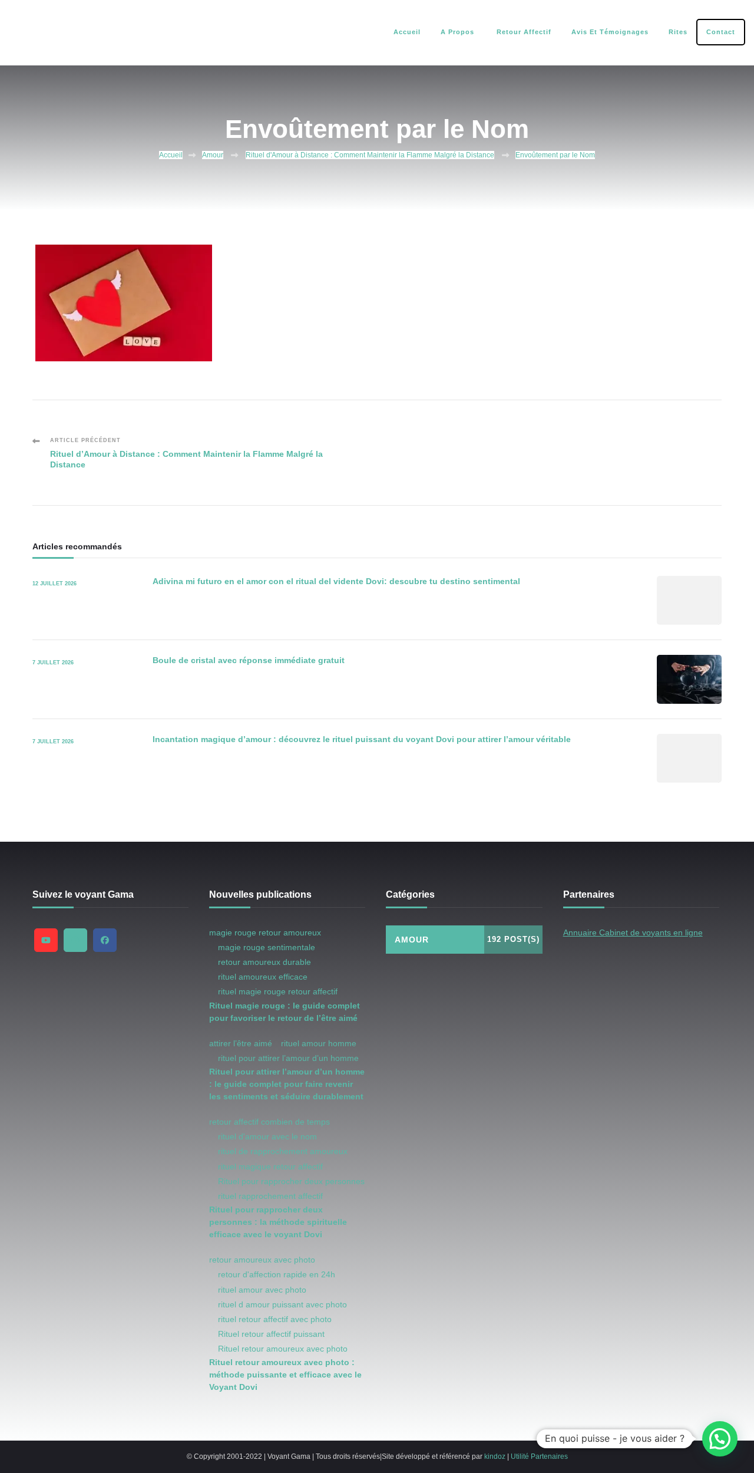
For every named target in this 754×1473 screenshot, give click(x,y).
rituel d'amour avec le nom (267, 1136)
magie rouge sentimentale (266, 947)
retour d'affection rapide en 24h (276, 1274)
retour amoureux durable (264, 962)
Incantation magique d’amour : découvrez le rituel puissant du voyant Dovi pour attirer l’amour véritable (362, 739)
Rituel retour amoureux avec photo (283, 1348)
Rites (678, 31)
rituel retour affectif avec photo (275, 1319)
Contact (720, 31)
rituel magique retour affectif (270, 1166)
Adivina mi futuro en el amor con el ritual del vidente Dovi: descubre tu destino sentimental (336, 581)
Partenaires (549, 1456)
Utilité (520, 1456)
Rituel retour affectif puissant (271, 1334)
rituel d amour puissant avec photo (282, 1304)
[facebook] (105, 940)
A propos (457, 31)
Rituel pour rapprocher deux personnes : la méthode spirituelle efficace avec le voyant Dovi (278, 1222)
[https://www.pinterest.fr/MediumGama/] (75, 940)
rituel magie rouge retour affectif (278, 991)
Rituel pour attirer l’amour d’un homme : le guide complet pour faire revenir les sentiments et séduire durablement (287, 1084)
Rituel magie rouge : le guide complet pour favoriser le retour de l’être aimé (284, 1012)
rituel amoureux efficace (262, 976)
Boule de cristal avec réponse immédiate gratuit (249, 660)
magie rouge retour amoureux (265, 932)
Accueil (407, 31)
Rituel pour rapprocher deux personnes (291, 1181)
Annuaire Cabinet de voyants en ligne (633, 932)
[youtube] (46, 940)
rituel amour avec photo (262, 1289)
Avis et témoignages (610, 31)
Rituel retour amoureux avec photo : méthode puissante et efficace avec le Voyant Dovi (285, 1374)
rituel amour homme (318, 1043)
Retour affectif (522, 31)
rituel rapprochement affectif (270, 1196)
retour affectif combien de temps (269, 1121)
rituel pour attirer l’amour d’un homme (288, 1058)
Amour (212, 155)
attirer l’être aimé (240, 1043)
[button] (720, 1438)
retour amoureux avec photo (262, 1259)
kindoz (494, 1456)
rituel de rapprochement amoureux (283, 1151)
